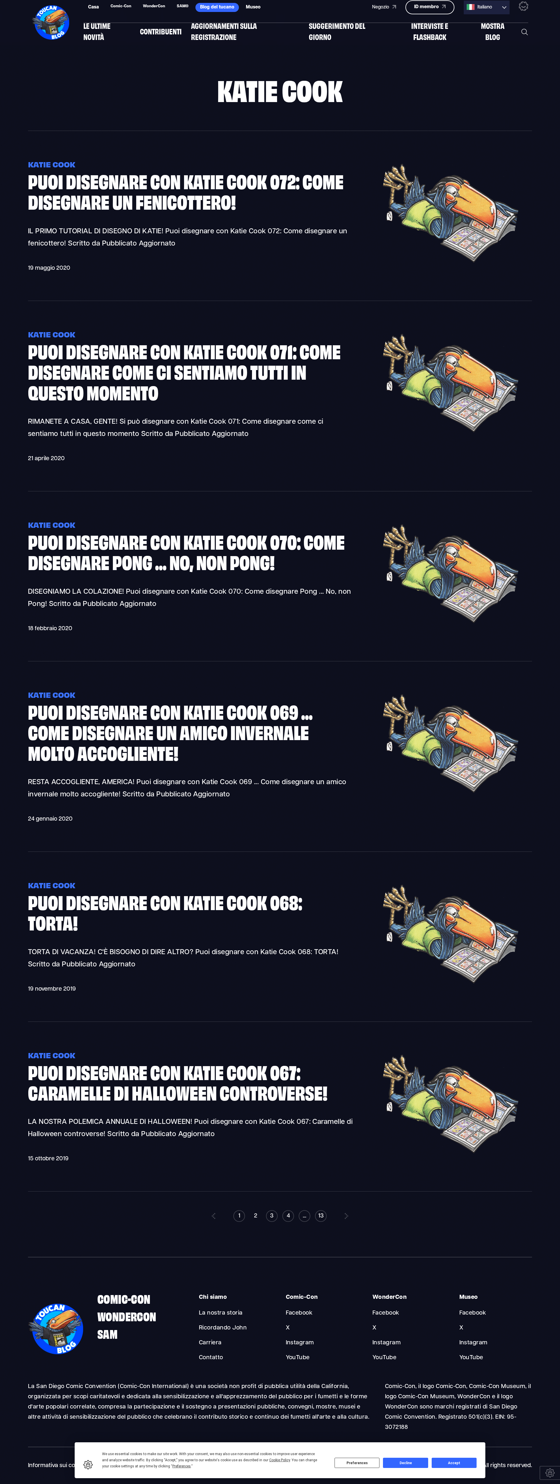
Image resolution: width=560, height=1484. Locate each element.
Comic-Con (123, 1298)
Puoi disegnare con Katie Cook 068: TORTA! (165, 911)
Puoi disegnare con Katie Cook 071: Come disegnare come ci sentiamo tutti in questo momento (184, 371)
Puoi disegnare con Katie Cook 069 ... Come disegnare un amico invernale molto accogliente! (170, 731)
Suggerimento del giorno (337, 31)
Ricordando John (223, 1328)
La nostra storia (221, 1313)
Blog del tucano (217, 7)
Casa (93, 7)
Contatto (211, 1358)
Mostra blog (493, 31)
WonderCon (126, 1315)
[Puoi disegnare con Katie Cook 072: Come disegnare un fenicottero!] (448, 263)
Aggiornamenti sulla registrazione (224, 31)
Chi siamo (213, 1297)
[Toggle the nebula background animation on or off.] (523, 7)
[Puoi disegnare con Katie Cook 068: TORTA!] (448, 984)
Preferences (357, 1463)
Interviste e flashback (429, 31)
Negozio (381, 7)
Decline (406, 1463)
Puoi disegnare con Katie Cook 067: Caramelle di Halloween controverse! (178, 1081)
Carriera (210, 1343)
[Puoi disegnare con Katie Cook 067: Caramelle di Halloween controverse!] (448, 1154)
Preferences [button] (181, 1466)
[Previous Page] (213, 1216)
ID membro (427, 7)
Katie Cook (51, 164)
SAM (107, 1333)
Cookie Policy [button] (279, 1460)
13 (321, 1216)
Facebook (299, 1313)
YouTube (298, 1358)
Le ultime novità (97, 31)
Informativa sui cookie (57, 1466)
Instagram (300, 1343)
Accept (454, 1463)
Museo (253, 7)
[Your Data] (550, 1473)
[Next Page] (346, 1216)
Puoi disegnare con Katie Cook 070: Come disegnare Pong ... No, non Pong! (186, 551)
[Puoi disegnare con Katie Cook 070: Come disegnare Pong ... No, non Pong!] (448, 624)
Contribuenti (161, 31)
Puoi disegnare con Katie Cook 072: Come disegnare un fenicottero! (186, 190)
